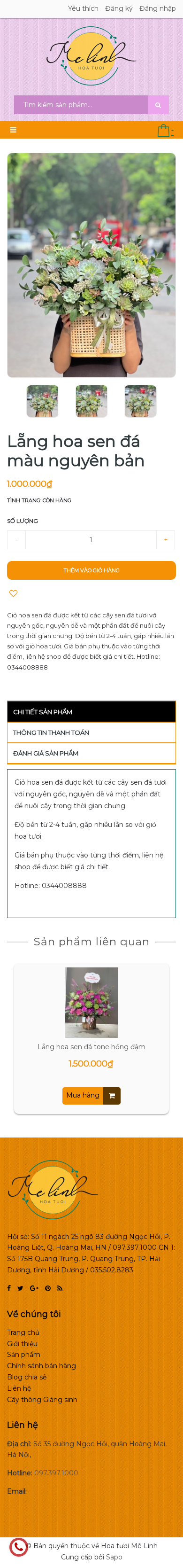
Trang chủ (23, 1332)
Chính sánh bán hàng (41, 1366)
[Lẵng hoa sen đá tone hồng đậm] (91, 1002)
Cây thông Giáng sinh (42, 1399)
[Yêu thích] (13, 593)
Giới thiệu (22, 1344)
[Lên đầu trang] (164, 1519)
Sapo (114, 1557)
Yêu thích (83, 8)
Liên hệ (19, 1388)
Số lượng (22, 520)
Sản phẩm (23, 1354)
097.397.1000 (56, 1473)
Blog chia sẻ (26, 1377)
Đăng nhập (157, 8)
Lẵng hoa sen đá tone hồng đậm (91, 1047)
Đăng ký (119, 8)
